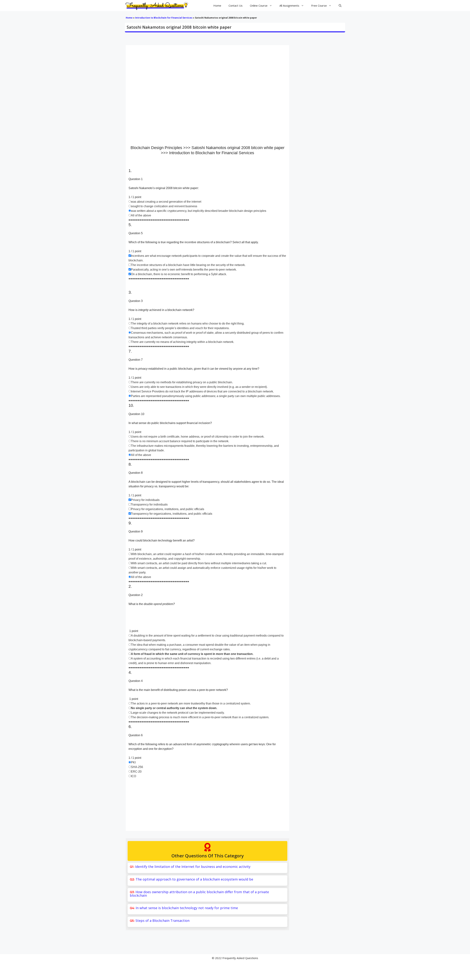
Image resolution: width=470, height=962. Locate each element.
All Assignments (289, 5)
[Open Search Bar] (340, 5)
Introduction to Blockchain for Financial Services (163, 17)
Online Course (258, 5)
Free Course (319, 5)
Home (217, 5)
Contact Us (236, 5)
